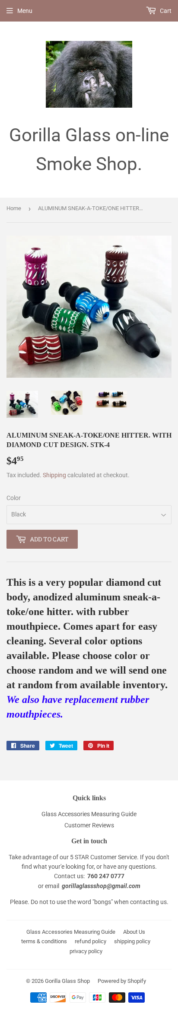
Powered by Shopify (122, 981)
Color (13, 497)
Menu (24, 10)
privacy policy (86, 951)
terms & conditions (44, 941)
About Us (134, 932)
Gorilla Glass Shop (67, 981)
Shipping (54, 475)
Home (13, 208)
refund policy (90, 941)
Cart (165, 10)
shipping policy (132, 941)
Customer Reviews (89, 825)
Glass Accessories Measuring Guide (89, 814)
